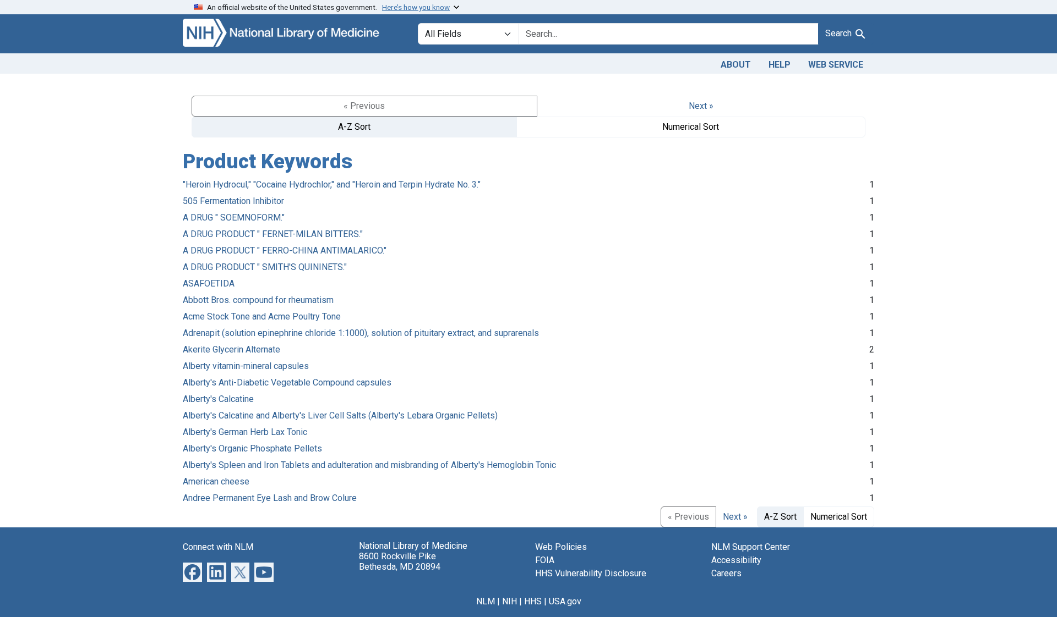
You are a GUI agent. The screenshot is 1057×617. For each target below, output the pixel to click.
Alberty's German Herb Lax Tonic (245, 432)
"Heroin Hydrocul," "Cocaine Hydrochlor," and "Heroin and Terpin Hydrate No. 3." (332, 184)
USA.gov (565, 601)
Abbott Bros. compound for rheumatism (258, 300)
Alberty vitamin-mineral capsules (246, 366)
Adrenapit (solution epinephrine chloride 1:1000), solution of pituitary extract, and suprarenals (361, 333)
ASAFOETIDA (209, 283)
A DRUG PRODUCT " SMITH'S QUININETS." (265, 267)
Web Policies (561, 547)
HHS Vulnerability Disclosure (590, 573)
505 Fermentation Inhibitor (233, 201)
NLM (485, 601)
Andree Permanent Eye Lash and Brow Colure (270, 498)
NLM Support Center (750, 547)
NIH (509, 601)
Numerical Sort (690, 127)
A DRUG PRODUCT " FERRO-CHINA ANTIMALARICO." (284, 250)
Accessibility (736, 560)
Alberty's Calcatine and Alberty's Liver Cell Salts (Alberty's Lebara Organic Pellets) (340, 415)
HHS (533, 601)
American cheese (216, 481)
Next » (701, 106)
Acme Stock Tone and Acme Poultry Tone (262, 316)
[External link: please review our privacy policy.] (192, 571)
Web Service (835, 64)
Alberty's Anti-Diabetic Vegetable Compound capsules (287, 382)
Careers (726, 573)
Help (780, 64)
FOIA (544, 560)
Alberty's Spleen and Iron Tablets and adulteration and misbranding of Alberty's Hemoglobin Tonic (369, 465)
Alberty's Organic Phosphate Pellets (252, 448)
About (736, 64)
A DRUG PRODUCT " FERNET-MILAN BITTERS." (273, 234)
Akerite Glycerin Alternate (231, 349)
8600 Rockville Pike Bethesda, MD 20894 (399, 561)
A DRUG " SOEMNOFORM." (234, 217)
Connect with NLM (218, 547)
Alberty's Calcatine (218, 399)
